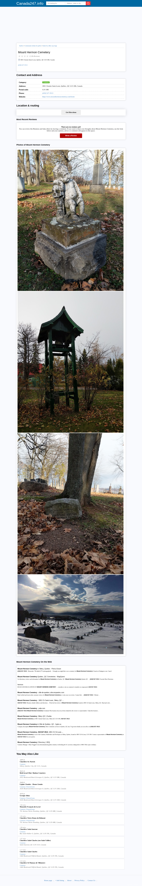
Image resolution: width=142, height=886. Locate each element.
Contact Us (91, 880)
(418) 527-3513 (23, 65)
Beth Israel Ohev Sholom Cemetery (33, 773)
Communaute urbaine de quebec (33, 46)
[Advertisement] (71, 23)
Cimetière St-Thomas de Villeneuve (32, 863)
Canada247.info (29, 3)
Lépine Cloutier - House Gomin (31, 784)
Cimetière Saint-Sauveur (29, 829)
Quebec (21, 46)
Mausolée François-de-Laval (30, 807)
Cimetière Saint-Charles (28, 852)
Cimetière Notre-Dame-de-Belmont (32, 818)
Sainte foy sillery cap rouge (50, 46)
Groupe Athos (25, 796)
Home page (48, 880)
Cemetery (46, 82)
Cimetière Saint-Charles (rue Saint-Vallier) (35, 840)
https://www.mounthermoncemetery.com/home (58, 97)
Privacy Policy (80, 880)
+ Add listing (59, 880)
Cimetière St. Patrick (27, 762)
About (69, 880)
